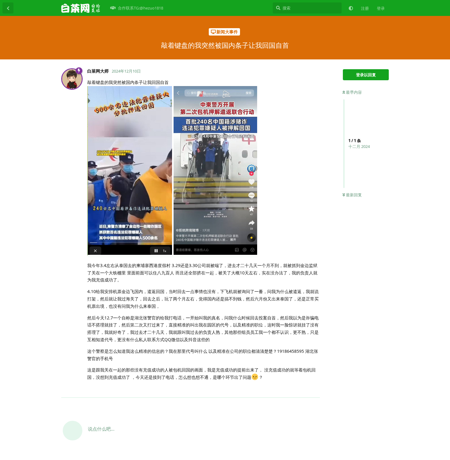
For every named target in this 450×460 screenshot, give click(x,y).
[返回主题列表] (7, 7)
